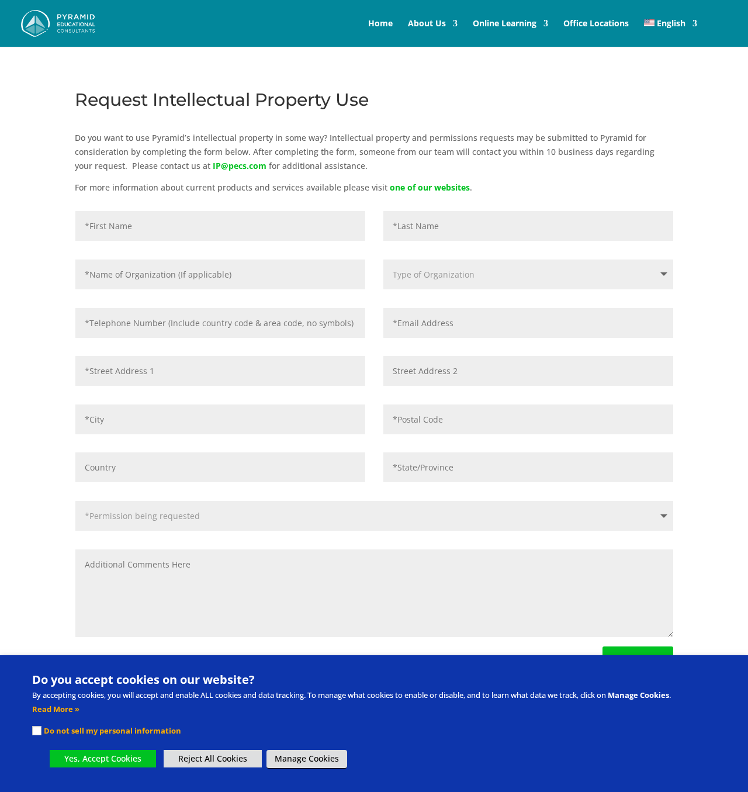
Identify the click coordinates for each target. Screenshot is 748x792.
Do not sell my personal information (112, 730)
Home (380, 24)
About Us (427, 24)
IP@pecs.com (239, 165)
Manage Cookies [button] (307, 758)
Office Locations (596, 24)
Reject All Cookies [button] (212, 758)
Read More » (55, 709)
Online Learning (504, 24)
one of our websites (430, 187)
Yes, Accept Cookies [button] (102, 758)
